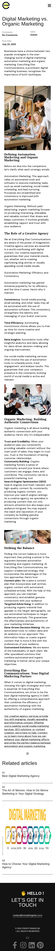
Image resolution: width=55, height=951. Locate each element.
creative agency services (23, 716)
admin (33, 35)
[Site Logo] (6, 5)
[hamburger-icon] (49, 5)
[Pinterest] (40, 945)
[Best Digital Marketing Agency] (3, 779)
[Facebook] (21, 753)
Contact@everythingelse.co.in (27, 915)
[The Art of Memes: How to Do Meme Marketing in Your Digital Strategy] (3, 797)
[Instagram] (27, 753)
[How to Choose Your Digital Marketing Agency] (3, 870)
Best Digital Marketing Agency (20, 775)
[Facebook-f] (14, 945)
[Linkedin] (34, 753)
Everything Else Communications (16, 671)
